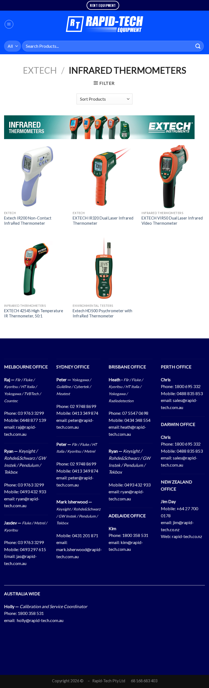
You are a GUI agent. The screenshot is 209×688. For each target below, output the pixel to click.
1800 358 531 (135, 535)
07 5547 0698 (135, 413)
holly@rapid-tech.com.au (40, 620)
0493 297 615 (33, 549)
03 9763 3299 (31, 413)
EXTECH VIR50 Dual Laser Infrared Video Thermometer (172, 221)
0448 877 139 (33, 420)
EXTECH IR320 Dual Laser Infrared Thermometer (103, 221)
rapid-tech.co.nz (187, 536)
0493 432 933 (33, 491)
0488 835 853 (190, 393)
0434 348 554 (137, 420)
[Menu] (9, 24)
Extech (40, 70)
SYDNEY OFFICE (72, 366)
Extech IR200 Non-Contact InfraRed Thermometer (27, 221)
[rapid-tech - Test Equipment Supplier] (104, 24)
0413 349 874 (85, 413)
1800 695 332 (187, 386)
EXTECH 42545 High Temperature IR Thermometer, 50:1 (33, 313)
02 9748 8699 (83, 406)
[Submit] (198, 46)
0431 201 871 (85, 535)
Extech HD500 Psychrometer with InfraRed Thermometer (102, 313)
